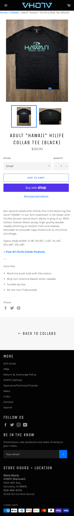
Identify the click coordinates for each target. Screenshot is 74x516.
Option (7, 158)
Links (6, 396)
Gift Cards (9, 363)
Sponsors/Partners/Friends (20, 385)
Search (7, 407)
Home (3, 12)
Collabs (14, 12)
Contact (8, 402)
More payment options (36, 196)
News (6, 391)
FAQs (6, 369)
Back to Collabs (38, 333)
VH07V (15, 505)
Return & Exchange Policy (19, 374)
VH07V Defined (12, 380)
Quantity (58, 158)
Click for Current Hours (18, 494)
